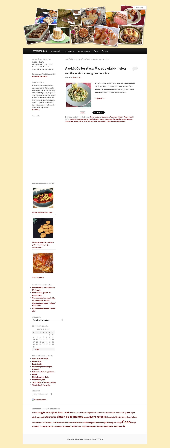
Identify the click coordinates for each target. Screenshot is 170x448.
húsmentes (69, 121)
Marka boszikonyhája (40, 377)
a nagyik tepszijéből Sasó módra (53, 412)
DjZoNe (92, 439)
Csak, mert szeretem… (41, 358)
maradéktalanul (77, 423)
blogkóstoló (91, 412)
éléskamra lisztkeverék (114, 426)
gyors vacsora (127, 119)
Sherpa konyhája (38, 379)
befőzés (83, 413)
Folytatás (100, 98)
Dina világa (36, 361)
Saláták (120, 117)
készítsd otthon (51, 422)
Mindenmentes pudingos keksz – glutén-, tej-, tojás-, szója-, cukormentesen (43, 244)
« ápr (37, 349)
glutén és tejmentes (70, 416)
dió (122, 412)
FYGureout (100, 439)
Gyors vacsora (95, 117)
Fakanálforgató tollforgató (42, 366)
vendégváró (91, 426)
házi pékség (110, 417)
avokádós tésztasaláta (113, 119)
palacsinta (100, 422)
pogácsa (113, 422)
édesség (100, 426)
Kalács (134, 417)
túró (79, 426)
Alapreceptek (55, 51)
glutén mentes (37, 417)
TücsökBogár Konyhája (41, 385)
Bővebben (35, 110)
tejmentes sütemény (62, 426)
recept (119, 422)
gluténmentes (49, 416)
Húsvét (128, 417)
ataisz (73, 413)
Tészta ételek (128, 117)
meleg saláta (78, 121)
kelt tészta (35, 423)
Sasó (85, 121)
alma (34, 413)
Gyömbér (35, 369)
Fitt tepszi (105, 51)
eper (126, 412)
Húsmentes (105, 117)
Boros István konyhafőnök (105, 413)
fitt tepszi (131, 413)
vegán (84, 426)
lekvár (65, 422)
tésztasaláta (102, 121)
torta (73, 426)
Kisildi (34, 374)
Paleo (96, 51)
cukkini (118, 413)
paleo (107, 422)
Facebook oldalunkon (39, 76)
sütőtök (42, 426)
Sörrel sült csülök (38, 277)
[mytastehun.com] (39, 400)
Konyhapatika (69, 51)
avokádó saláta (82, 119)
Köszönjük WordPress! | (78, 439)
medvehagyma (89, 422)
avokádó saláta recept (96, 119)
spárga (133, 423)
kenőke (41, 423)
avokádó (73, 119)
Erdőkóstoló (37, 364)
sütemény (35, 426)
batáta (78, 413)
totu (76, 426)
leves (70, 422)
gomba (86, 417)
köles (61, 423)
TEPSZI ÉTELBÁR (40, 51)
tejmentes (49, 426)
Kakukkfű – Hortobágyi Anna (43, 372)
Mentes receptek (84, 51)
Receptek (113, 117)
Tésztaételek (92, 121)
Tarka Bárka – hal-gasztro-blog (44, 382)
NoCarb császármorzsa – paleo (42, 212)
